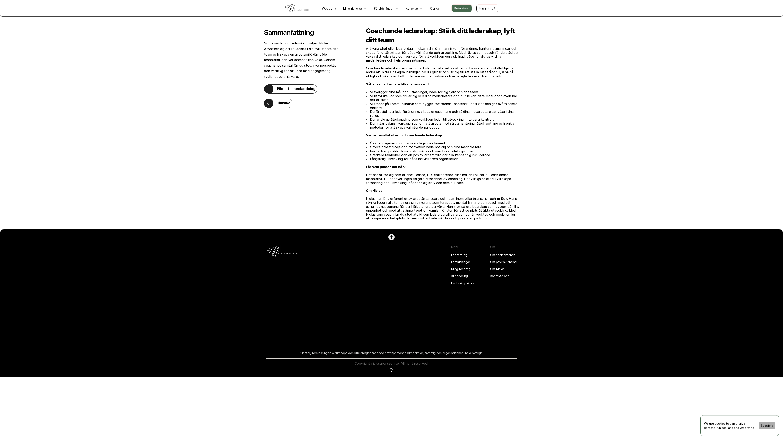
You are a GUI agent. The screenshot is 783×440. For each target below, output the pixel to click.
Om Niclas (497, 269)
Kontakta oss (499, 276)
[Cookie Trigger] (391, 370)
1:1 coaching (459, 276)
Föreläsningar (460, 262)
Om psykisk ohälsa (503, 262)
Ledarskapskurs (462, 283)
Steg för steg (460, 269)
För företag (459, 255)
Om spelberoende (502, 255)
